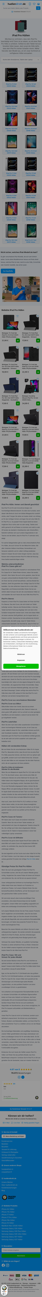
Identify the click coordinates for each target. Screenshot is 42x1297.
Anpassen (21, 660)
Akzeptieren (21, 666)
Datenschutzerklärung (10, 648)
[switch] (4, 1294)
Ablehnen (21, 654)
